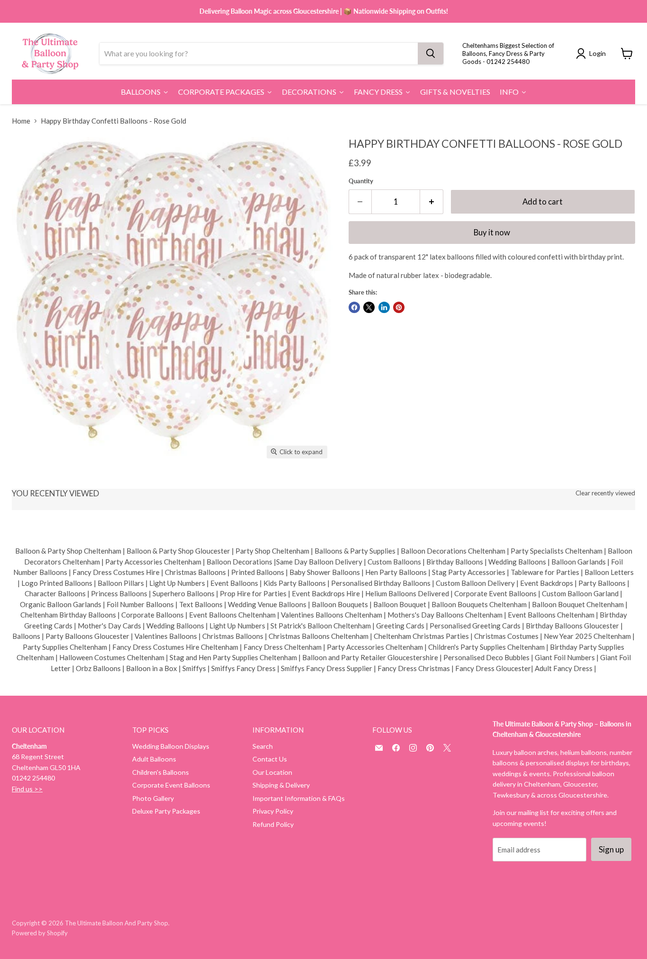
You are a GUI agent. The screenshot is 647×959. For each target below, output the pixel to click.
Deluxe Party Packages (166, 811)
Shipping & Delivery (281, 785)
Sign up (611, 849)
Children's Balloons (160, 772)
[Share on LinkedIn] (384, 307)
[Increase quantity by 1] (431, 201)
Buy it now (492, 232)
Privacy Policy (272, 811)
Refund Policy (273, 824)
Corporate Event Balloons (171, 785)
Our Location (272, 772)
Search (262, 746)
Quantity (361, 181)
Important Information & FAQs (298, 798)
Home (21, 121)
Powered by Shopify (40, 933)
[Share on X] (369, 307)
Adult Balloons (154, 759)
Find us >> (27, 789)
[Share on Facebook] (354, 307)
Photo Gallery (153, 798)
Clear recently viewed (605, 493)
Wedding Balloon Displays (170, 746)
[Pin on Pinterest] (398, 307)
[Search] (430, 53)
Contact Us (269, 759)
